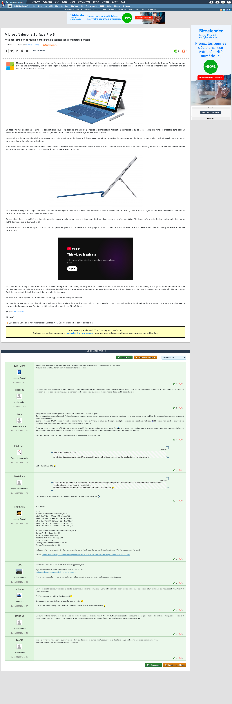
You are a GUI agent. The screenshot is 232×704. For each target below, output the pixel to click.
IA (46, 6)
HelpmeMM (19, 507)
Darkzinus (19, 476)
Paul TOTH (19, 446)
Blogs (64, 2)
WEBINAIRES (86, 9)
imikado (20, 589)
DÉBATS (131, 9)
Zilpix (19, 414)
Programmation (91, 6)
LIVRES (95, 9)
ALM (51, 6)
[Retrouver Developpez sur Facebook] (227, 10)
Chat (72, 2)
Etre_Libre (19, 366)
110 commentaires (50, 45)
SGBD (102, 6)
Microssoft (19, 312)
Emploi (96, 2)
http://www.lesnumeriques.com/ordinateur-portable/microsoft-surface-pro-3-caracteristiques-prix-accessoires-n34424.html (86, 555)
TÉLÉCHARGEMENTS (108, 9)
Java (66, 6)
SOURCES (122, 9)
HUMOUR (152, 9)
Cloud (40, 6)
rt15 (19, 565)
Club (122, 2)
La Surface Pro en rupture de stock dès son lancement (55, 572)
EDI (82, 6)
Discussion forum (212, 113)
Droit (114, 2)
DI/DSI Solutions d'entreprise (24, 6)
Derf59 (19, 640)
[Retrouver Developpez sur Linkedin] (230, 10)
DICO (144, 9)
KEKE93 (19, 616)
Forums (36, 2)
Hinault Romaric (32, 45)
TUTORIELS (69, 9)
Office (109, 6)
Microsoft (58, 6)
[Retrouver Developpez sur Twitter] (224, 10)
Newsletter (84, 2)
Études (105, 2)
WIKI (138, 9)
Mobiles (117, 6)
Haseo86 (19, 390)
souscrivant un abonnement (80, 333)
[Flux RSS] (221, 10)
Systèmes (126, 6)
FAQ (57, 2)
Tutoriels (47, 2)
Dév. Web (74, 6)
